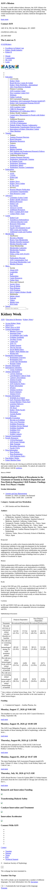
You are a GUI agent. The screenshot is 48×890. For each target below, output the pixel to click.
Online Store (14, 280)
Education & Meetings (14, 319)
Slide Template (15, 444)
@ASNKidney (6, 44)
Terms (7, 855)
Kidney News (15, 181)
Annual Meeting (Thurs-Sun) (20, 402)
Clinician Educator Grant (18, 222)
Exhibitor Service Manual (19, 426)
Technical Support (11, 859)
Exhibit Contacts (16, 434)
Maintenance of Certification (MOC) (23, 111)
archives (19, 468)
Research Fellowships (17, 224)
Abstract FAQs (15, 394)
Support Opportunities (13, 436)
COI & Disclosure (16, 440)
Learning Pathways (16, 404)
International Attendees (13, 368)
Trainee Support (15, 345)
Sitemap (8, 853)
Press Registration (16, 454)
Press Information (11, 450)
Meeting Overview (16, 331)
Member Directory (16, 264)
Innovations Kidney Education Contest (24, 129)
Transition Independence (19, 220)
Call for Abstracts (16, 374)
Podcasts (13, 298)
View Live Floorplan (17, 422)
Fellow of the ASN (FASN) (19, 254)
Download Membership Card (20, 262)
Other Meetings (15, 131)
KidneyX (8, 52)
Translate (8, 851)
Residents (13, 147)
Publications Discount (17, 258)
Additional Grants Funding (21, 232)
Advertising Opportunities (19, 191)
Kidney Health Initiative (13, 50)
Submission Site (15, 382)
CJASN (12, 175)
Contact (3, 847)
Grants (7, 216)
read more (4, 719)
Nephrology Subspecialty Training (22, 159)
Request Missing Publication (20, 189)
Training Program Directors (19, 137)
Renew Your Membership (19, 240)
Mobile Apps (14, 302)
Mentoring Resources (17, 141)
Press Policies (14, 452)
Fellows (12, 145)
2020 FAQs (9, 325)
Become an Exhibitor (17, 420)
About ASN (14, 270)
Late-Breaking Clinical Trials (20, 376)
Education (9, 77)
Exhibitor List (15, 432)
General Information (12, 329)
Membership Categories (18, 248)
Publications (9, 169)
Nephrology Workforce (18, 163)
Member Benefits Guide (18, 244)
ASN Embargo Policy (17, 384)
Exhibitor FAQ (15, 430)
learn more (4, 19)
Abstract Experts (16, 380)
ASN (3, 319)
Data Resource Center (17, 193)
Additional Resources (17, 210)
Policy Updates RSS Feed (19, 212)
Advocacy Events (16, 208)
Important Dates (15, 333)
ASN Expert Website (17, 442)
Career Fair (14, 341)
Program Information (12, 396)
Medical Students (16, 149)
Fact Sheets (14, 206)
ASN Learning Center (17, 91)
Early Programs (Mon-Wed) (19, 400)
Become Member (16, 238)
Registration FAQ (16, 359)
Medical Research (16, 202)
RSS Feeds (14, 304)
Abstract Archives (16, 390)
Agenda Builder (15, 414)
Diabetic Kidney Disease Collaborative (23, 125)
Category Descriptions (18, 378)
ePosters (13, 388)
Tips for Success (15, 347)
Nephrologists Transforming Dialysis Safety (25, 127)
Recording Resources (17, 446)
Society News (15, 284)
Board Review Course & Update (21, 83)
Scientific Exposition (12, 418)
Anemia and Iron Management (16, 494)
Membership (9, 234)
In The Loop (14, 185)
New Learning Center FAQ (19, 93)
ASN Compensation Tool (19, 260)
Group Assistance (16, 370)
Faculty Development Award (20, 228)
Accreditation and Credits (19, 335)
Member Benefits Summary (19, 242)
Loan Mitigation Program (19, 153)
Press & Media (15, 286)
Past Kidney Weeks (12, 458)
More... (7, 266)
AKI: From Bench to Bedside (20, 87)
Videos (12, 300)
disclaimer (34, 882)
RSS (7, 857)
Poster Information (16, 386)
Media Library (15, 296)
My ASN (8, 60)
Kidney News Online (17, 183)
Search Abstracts (16, 392)
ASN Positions (15, 290)
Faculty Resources (11, 438)
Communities (10, 58)
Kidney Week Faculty (17, 410)
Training (8, 133)
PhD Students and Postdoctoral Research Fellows (27, 151)
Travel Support (15, 226)
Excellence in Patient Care (14, 48)
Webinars (13, 95)
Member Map (14, 252)
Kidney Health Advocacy (19, 200)
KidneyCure (14, 218)
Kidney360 (14, 177)
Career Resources (16, 278)
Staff (11, 274)
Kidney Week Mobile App (19, 351)
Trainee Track (15, 406)
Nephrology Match (16, 165)
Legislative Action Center (19, 198)
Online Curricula (16, 97)
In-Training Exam (16, 161)
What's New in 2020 (12, 327)
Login (7, 62)
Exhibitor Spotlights (17, 337)
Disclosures (14, 412)
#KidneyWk (14, 353)
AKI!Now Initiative (17, 121)
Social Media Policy (17, 349)
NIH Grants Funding (19, 230)
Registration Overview (18, 357)
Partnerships (14, 276)
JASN (12, 173)
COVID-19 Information (18, 123)
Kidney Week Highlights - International (24, 85)
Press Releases (15, 288)
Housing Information (12, 366)
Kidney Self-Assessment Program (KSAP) (25, 103)
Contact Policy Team (17, 214)
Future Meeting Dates (13, 460)
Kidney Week (15, 81)
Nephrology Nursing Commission (22, 167)
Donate (7, 56)
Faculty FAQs (15, 448)
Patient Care (14, 204)
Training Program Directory (19, 157)
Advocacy (9, 196)
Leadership (14, 272)
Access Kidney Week (13, 323)
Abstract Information (12, 372)
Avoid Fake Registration (18, 362)
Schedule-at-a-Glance (17, 398)
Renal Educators (15, 139)
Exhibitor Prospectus (17, 424)
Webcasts (13, 416)
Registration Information (14, 355)
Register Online (15, 364)
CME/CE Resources (17, 109)
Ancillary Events (16, 339)
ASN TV (13, 343)
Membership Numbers (18, 250)
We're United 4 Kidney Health (20, 292)
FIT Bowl (13, 408)
